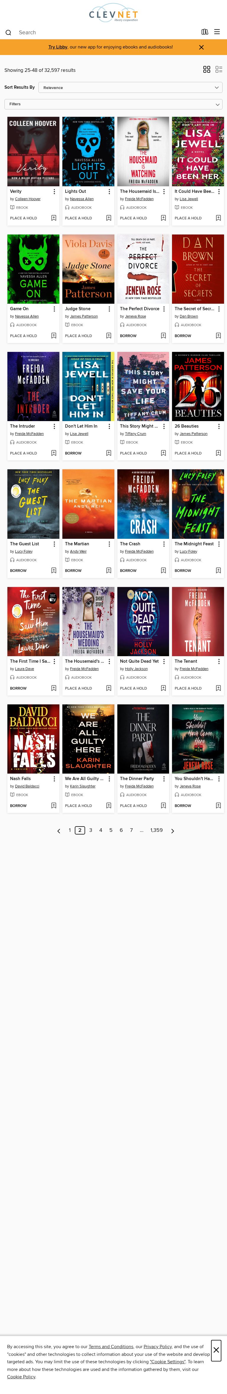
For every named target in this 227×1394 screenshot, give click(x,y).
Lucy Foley (24, 551)
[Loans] (205, 33)
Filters (15, 104)
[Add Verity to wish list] (53, 218)
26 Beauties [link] (187, 426)
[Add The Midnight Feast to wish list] (218, 571)
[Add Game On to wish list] (53, 336)
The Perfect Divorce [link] (139, 309)
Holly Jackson (136, 669)
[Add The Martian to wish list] (108, 571)
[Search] (8, 32)
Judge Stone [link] (77, 309)
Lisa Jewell (189, 199)
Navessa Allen (82, 199)
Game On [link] (19, 309)
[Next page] (173, 830)
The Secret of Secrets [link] (195, 309)
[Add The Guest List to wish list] (53, 571)
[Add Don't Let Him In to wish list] (108, 453)
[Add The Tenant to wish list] (218, 689)
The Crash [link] (130, 544)
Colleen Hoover (27, 199)
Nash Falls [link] (20, 779)
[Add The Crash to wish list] (163, 571)
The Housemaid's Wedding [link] (85, 661)
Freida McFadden (139, 199)
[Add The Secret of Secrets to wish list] (218, 336)
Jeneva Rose (135, 316)
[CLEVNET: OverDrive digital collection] (113, 12)
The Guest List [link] (24, 544)
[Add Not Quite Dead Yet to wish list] (163, 689)
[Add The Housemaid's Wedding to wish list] (108, 689)
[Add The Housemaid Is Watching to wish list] (163, 218)
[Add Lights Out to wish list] (108, 218)
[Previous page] (59, 830)
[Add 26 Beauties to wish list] (218, 453)
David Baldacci (27, 786)
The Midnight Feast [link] (194, 544)
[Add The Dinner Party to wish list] (163, 806)
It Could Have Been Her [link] (195, 191)
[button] (206, 71)
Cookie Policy (21, 1377)
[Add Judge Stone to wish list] (108, 336)
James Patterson (84, 316)
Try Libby (57, 47)
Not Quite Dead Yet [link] (139, 661)
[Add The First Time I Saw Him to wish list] (53, 689)
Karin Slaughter (82, 786)
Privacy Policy (158, 1347)
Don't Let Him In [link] (81, 426)
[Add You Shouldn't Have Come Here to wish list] (218, 806)
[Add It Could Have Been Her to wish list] (218, 218)
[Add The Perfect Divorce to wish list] (163, 336)
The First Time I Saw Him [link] (30, 661)
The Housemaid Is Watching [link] (140, 191)
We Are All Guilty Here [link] (85, 779)
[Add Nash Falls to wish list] (53, 806)
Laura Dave (24, 669)
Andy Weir (78, 551)
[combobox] (101, 32)
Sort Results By (19, 87)
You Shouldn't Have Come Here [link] (195, 779)
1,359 (156, 830)
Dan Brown (189, 316)
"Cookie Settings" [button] (167, 1362)
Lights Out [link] (75, 191)
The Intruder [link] (22, 426)
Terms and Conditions (111, 1347)
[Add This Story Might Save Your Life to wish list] (163, 453)
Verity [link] (16, 191)
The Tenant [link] (186, 661)
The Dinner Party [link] (137, 779)
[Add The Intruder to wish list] (53, 453)
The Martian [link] (77, 544)
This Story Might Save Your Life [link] (140, 426)
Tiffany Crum (135, 433)
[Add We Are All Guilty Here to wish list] (108, 806)
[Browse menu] (217, 32)
